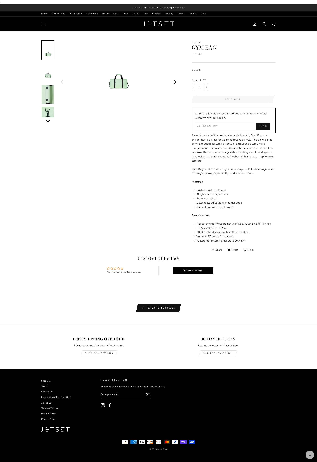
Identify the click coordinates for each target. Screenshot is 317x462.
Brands (105, 13)
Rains (196, 42)
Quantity (199, 80)
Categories (92, 13)
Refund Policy (48, 413)
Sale (203, 13)
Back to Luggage (160, 308)
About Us (46, 402)
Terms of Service (49, 408)
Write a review (192, 270)
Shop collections (99, 353)
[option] (158, 8)
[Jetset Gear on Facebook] (110, 405)
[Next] (175, 82)
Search (44, 386)
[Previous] (62, 82)
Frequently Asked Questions (56, 397)
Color (196, 70)
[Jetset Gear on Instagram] (103, 405)
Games (181, 13)
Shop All (192, 13)
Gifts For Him (76, 13)
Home (44, 13)
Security (169, 13)
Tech (145, 13)
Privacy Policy (48, 419)
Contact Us (47, 391)
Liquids (136, 13)
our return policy (218, 353)
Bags (116, 13)
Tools (125, 13)
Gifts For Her (58, 13)
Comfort (156, 13)
